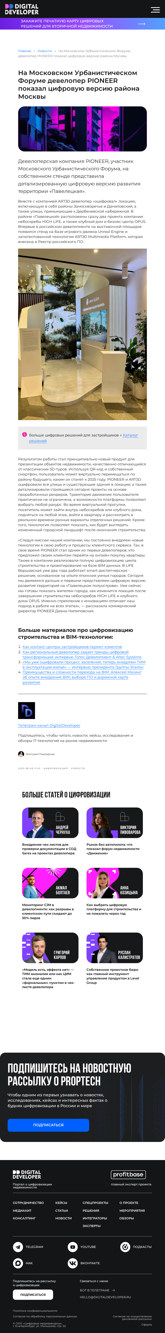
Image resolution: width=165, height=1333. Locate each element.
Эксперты (92, 1226)
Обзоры (126, 1218)
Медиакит (22, 1211)
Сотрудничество (28, 1203)
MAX (29, 1263)
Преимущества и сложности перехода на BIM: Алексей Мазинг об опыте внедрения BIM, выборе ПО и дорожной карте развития (82, 677)
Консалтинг (24, 1218)
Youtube (88, 1247)
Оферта (146, 1324)
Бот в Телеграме (94, 1290)
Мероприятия (132, 1211)
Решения (91, 1211)
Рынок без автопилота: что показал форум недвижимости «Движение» (113, 849)
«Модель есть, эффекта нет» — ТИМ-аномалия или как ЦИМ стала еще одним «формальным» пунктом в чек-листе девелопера (48, 978)
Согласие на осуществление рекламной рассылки (132, 1318)
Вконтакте (90, 1263)
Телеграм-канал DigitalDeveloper (49, 725)
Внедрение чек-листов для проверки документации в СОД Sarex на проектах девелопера (49, 849)
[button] (48, 1125)
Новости (45, 51)
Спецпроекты (95, 1203)
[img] (21, 9)
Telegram (34, 1247)
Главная (24, 51)
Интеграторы (95, 1218)
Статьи (61, 1211)
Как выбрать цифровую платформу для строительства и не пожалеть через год (114, 909)
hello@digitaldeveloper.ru (105, 1297)
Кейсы (61, 1203)
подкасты (142, 1247)
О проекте (129, 1203)
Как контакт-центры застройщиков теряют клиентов (72, 647)
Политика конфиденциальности (35, 1310)
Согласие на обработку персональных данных (45, 1316)
